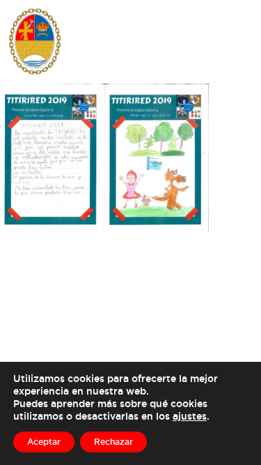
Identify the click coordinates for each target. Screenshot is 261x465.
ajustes (190, 416)
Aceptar (44, 441)
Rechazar (113, 441)
